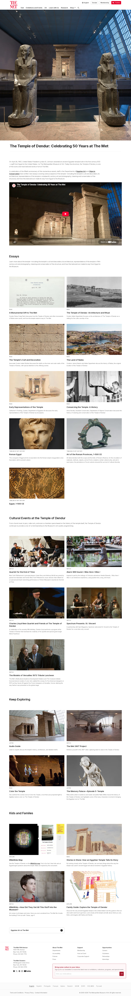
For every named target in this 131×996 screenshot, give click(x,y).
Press (54, 959)
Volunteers (105, 953)
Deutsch (70, 986)
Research (64, 8)
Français (55, 986)
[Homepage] (13, 4)
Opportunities (107, 947)
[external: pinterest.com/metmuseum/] (19, 971)
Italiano (63, 986)
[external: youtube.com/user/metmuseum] (27, 971)
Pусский (99, 986)
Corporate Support (83, 956)
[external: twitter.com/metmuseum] (16, 971)
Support (80, 947)
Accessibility (56, 953)
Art (46, 8)
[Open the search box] (78, 8)
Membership (105, 2)
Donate (94, 2)
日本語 (77, 986)
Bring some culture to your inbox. (67, 967)
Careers (104, 950)
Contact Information (41, 992)
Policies (55, 956)
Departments (56, 950)
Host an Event (81, 953)
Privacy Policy (29, 992)
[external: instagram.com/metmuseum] (22, 971)
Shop (72, 8)
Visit (22, 8)
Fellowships (105, 956)
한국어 (83, 986)
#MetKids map (35, 863)
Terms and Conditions (17, 992)
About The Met (57, 947)
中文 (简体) (90, 986)
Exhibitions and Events (34, 8)
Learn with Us (54, 8)
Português (47, 986)
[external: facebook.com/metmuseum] (14, 971)
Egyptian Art (81, 171)
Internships (105, 959)
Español (39, 986)
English (31, 986)
